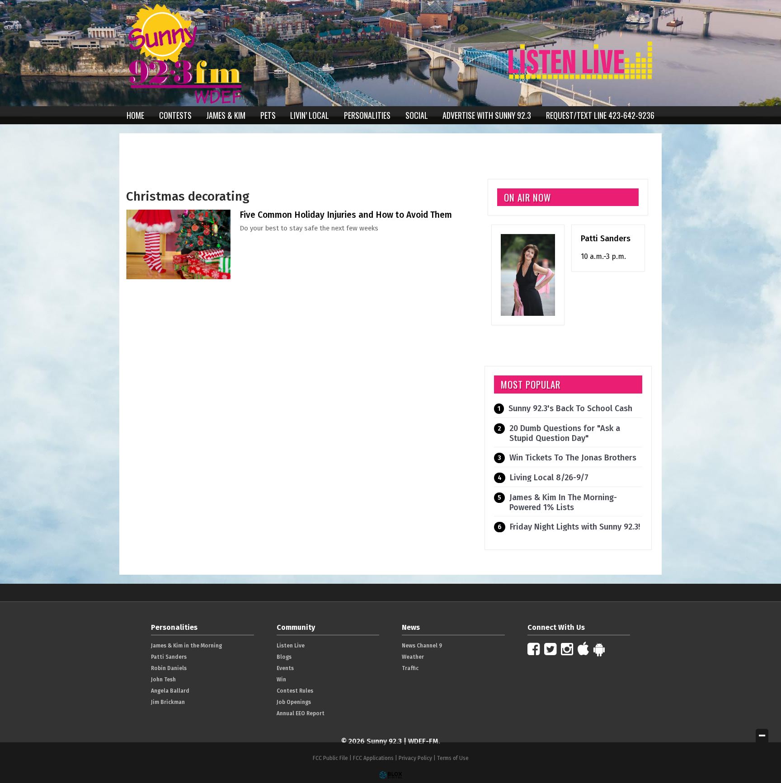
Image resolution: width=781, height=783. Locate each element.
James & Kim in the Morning (186, 645)
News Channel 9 (422, 645)
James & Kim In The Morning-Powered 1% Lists (563, 502)
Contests (175, 115)
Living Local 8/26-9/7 (549, 478)
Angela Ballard (170, 691)
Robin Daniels (169, 668)
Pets (268, 115)
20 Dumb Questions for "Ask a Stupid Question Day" (564, 433)
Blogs (284, 657)
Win (281, 679)
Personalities (367, 115)
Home (135, 115)
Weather (413, 657)
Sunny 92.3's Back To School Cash (570, 408)
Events (285, 668)
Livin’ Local (309, 115)
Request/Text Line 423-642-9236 (600, 115)
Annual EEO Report (301, 713)
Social (416, 115)
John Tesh (163, 679)
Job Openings (294, 702)
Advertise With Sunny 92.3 (486, 115)
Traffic (410, 668)
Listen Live (291, 645)
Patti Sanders (605, 239)
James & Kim (225, 115)
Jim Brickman (168, 702)
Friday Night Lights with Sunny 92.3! (575, 527)
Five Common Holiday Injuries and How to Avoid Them (346, 215)
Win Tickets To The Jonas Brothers (572, 458)
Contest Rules (295, 691)
